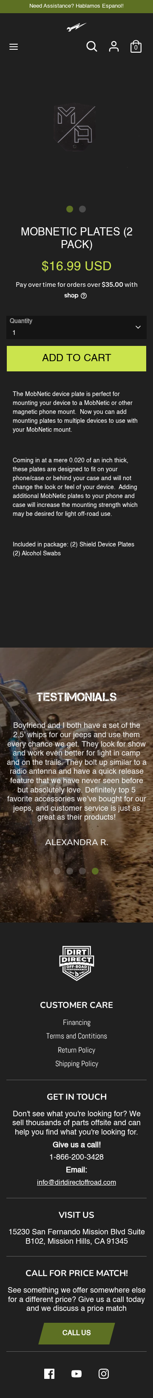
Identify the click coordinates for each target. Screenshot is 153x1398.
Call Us (76, 1333)
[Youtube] (76, 1374)
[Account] (113, 42)
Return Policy (76, 1050)
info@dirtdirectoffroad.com (76, 1183)
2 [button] (82, 209)
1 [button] (69, 209)
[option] (76, 122)
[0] (136, 42)
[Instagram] (104, 1374)
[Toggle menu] (13, 46)
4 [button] (95, 871)
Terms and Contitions (76, 1036)
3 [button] (82, 871)
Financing (77, 1022)
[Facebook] (49, 1374)
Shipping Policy (76, 1063)
